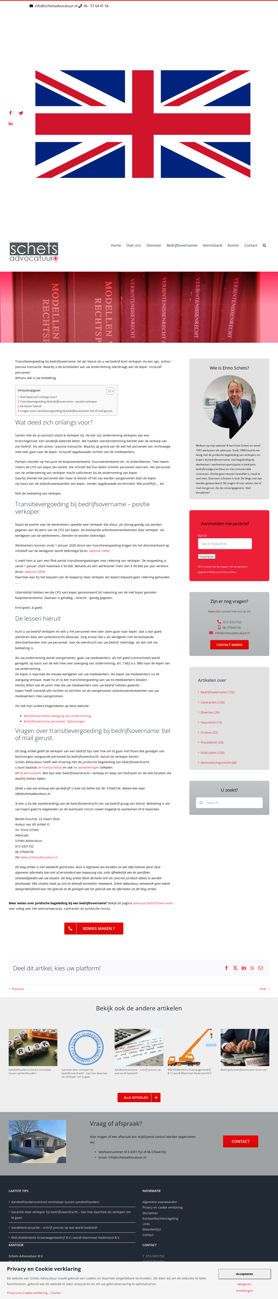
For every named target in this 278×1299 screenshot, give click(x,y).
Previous (18, 989)
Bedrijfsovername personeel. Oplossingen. (55, 721)
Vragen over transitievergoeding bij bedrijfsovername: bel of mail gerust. (66, 411)
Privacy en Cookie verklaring (27, 1292)
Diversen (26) (210, 712)
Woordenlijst (151, 1229)
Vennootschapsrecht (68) (219, 763)
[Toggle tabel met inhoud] (108, 391)
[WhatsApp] (252, 968)
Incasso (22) (209, 732)
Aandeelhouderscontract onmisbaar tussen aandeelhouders (30, 1071)
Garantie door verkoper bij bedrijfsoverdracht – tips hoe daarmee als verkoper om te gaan (84, 1073)
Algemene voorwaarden (159, 1202)
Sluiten (56, 1292)
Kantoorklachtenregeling (160, 1218)
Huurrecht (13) (211, 722)
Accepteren (244, 1274)
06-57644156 (231, 627)
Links (146, 1224)
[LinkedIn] (244, 968)
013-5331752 (232, 622)
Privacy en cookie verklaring (162, 1207)
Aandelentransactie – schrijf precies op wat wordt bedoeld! (138, 1071)
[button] (264, 245)
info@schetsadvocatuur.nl (56, 5)
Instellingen (244, 1290)
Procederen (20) (212, 742)
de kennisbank (30, 773)
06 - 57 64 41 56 (96, 5)
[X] (235, 968)
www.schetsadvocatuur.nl (39, 857)
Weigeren (245, 1284)
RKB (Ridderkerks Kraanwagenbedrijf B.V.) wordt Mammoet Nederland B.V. (190, 1071)
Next (263, 989)
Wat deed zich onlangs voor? (38, 397)
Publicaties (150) (212, 753)
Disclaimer (150, 1213)
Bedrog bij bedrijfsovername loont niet (244, 1070)
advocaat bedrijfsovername (153, 903)
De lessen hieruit (30, 406)
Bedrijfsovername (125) (217, 692)
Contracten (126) (213, 702)
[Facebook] (226, 968)
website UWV (98, 551)
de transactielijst (50, 767)
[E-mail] (260, 968)
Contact (148, 1235)
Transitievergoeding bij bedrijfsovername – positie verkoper (58, 401)
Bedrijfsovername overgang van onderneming (57, 716)
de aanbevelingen (86, 767)
